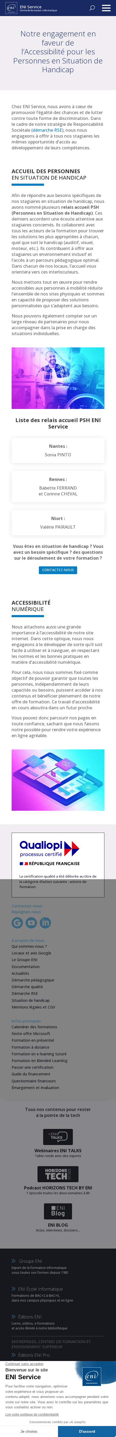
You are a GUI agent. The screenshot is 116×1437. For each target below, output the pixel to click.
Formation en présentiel (33, 1040)
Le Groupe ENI (24, 959)
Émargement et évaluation (35, 1087)
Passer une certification (32, 1067)
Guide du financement (31, 1073)
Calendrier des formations (34, 1026)
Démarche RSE (25, 993)
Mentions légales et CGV (33, 1007)
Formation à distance (30, 1047)
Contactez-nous (58, 569)
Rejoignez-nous (26, 911)
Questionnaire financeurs (34, 1080)
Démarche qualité (27, 986)
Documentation (26, 966)
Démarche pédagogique (33, 980)
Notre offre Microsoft (31, 1033)
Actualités (20, 973)
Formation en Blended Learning (39, 1060)
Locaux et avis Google (31, 953)
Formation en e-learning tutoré (39, 1053)
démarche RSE (47, 130)
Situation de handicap (31, 1000)
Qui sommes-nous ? (29, 946)
